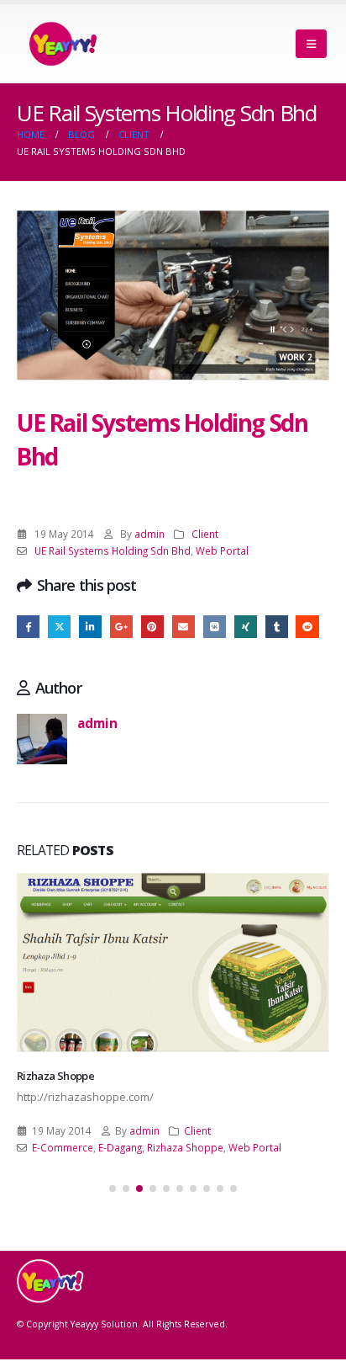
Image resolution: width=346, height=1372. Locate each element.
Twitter (59, 626)
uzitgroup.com (52, 1092)
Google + (121, 626)
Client (204, 533)
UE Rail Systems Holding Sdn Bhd (112, 550)
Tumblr (276, 626)
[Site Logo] (63, 43)
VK (214, 626)
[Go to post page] (173, 971)
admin (149, 533)
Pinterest (152, 626)
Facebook (28, 626)
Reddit (307, 626)
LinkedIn (90, 626)
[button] (311, 43)
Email (183, 626)
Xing (245, 626)
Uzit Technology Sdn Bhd (90, 1164)
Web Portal (222, 550)
